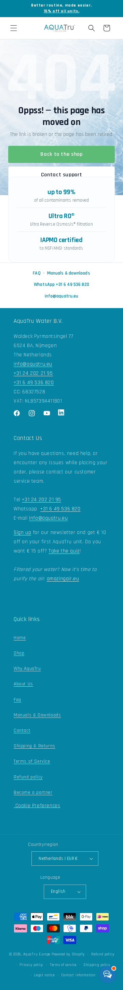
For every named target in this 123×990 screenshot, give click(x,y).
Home (20, 638)
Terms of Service (32, 761)
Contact (22, 730)
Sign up (22, 532)
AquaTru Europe (36, 954)
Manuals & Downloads (37, 715)
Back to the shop (61, 154)
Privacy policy (31, 965)
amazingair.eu (63, 578)
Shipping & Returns (34, 746)
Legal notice (44, 975)
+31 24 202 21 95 (33, 373)
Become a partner (33, 792)
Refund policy (28, 777)
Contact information (78, 975)
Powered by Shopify (68, 954)
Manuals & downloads (68, 273)
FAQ (36, 273)
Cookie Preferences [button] (37, 805)
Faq (17, 700)
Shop (19, 653)
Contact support (61, 174)
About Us (23, 684)
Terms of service (63, 965)
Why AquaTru (27, 668)
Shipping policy (96, 965)
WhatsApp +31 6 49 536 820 (61, 284)
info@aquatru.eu (62, 296)
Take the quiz (64, 551)
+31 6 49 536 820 (34, 382)
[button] (13, 28)
